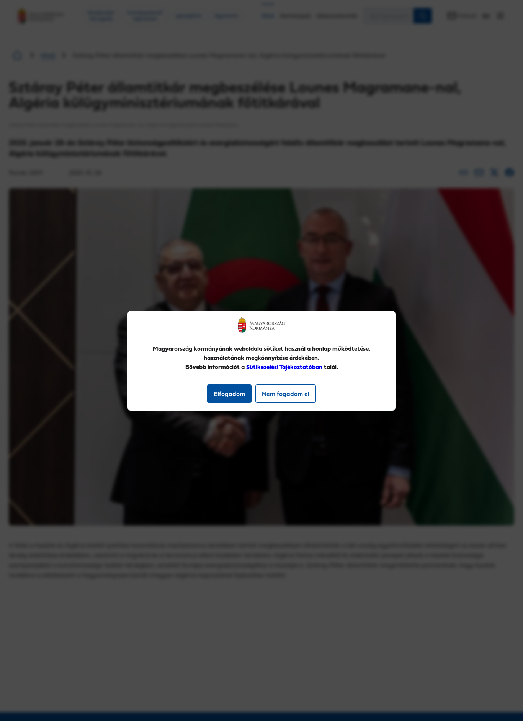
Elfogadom (229, 393)
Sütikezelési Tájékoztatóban (284, 366)
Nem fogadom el (285, 393)
